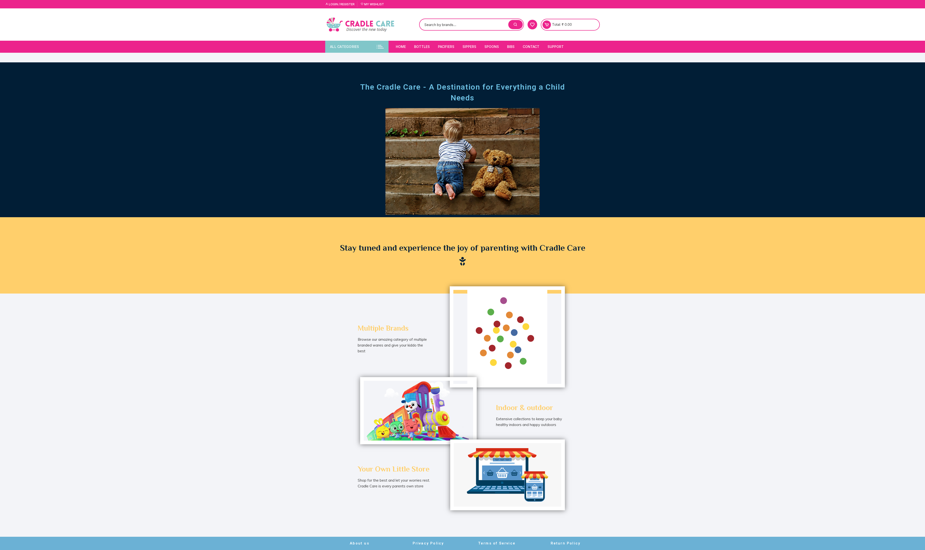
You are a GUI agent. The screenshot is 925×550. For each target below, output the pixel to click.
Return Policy (566, 543)
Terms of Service (496, 543)
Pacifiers (446, 47)
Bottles (422, 47)
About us (359, 543)
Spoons (491, 47)
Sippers (469, 47)
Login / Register (341, 4)
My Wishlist (373, 4)
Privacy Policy (428, 543)
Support (556, 47)
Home (401, 47)
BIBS (511, 47)
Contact (531, 47)
